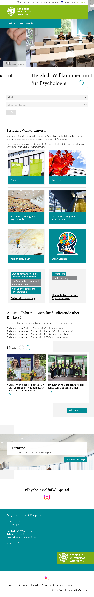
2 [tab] (9, 63)
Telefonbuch (35, 2)
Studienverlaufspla (57, 337)
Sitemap (68, 585)
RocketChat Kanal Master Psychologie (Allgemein (29, 331)
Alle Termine (73, 459)
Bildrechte (35, 585)
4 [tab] (14, 63)
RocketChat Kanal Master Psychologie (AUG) (27, 337)
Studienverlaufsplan (54, 328)
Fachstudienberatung (23, 298)
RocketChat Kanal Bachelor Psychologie (25, 328)
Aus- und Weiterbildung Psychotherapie (23, 290)
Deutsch (83, 2)
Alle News (74, 410)
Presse (45, 585)
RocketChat (54, 323)
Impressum (12, 585)
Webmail (47, 2)
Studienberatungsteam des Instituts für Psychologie (25, 275)
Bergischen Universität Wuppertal (50, 138)
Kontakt (11, 543)
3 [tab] (11, 63)
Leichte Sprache (69, 2)
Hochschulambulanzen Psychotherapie (65, 297)
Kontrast (23, 2)
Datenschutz (24, 585)
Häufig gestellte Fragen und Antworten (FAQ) (25, 283)
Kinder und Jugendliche (64, 278)
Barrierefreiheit (56, 585)
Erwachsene (59, 273)
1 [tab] (6, 63)
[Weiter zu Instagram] (47, 497)
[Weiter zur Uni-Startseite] (23, 11)
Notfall (57, 2)
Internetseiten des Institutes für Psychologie (37, 136)
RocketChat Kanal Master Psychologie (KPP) (27, 334)
